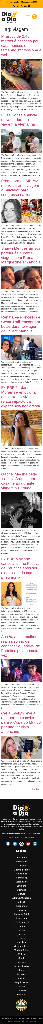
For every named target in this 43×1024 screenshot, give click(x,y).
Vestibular (21, 994)
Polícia (21, 978)
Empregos (21, 918)
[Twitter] (17, 6)
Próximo (37, 789)
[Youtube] (25, 6)
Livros (22, 938)
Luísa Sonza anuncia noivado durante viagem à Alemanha (19, 120)
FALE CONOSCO (15, 837)
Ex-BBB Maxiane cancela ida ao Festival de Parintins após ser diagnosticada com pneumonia (20, 568)
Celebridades (21, 861)
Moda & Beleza (21, 950)
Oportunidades (21, 966)
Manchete (21, 942)
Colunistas (21, 873)
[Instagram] (21, 6)
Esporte (21, 926)
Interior (21, 934)
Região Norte (21, 982)
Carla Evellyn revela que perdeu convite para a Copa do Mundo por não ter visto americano (21, 722)
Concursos (21, 877)
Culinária (21, 889)
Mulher (21, 954)
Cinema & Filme (21, 869)
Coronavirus (22, 881)
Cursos (21, 901)
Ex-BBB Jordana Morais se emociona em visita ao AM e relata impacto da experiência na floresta (20, 396)
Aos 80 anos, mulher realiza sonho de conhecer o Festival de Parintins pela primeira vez (20, 646)
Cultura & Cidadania (21, 898)
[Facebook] (14, 6)
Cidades (21, 865)
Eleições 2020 (21, 914)
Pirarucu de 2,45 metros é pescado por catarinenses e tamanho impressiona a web (21, 45)
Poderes (21, 974)
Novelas (21, 962)
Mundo (21, 958)
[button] (27, 16)
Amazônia (21, 857)
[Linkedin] (29, 6)
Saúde (21, 986)
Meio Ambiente (21, 946)
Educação (22, 910)
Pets (21, 970)
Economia (21, 906)
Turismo (21, 990)
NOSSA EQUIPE (28, 837)
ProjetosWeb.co (29, 1021)
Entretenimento (21, 922)
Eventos (21, 930)
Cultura (21, 893)
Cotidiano (21, 885)
